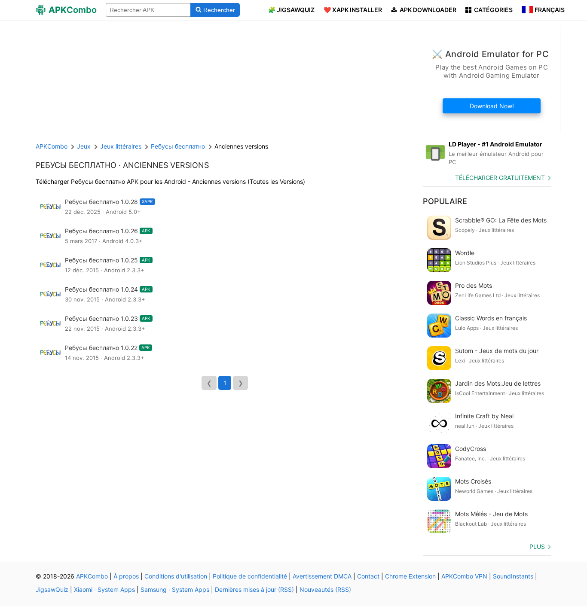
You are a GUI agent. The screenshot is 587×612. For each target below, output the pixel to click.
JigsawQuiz (52, 589)
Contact (368, 576)
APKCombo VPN (464, 576)
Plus (537, 546)
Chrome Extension (410, 576)
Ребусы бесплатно (76, 165)
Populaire (445, 201)
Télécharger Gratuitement (500, 177)
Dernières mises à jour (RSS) (254, 589)
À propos (126, 576)
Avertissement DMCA (322, 576)
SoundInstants (513, 576)
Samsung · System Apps (175, 589)
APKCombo (51, 146)
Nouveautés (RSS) (325, 589)
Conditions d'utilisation (175, 576)
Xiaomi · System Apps (104, 589)
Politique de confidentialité (250, 576)
